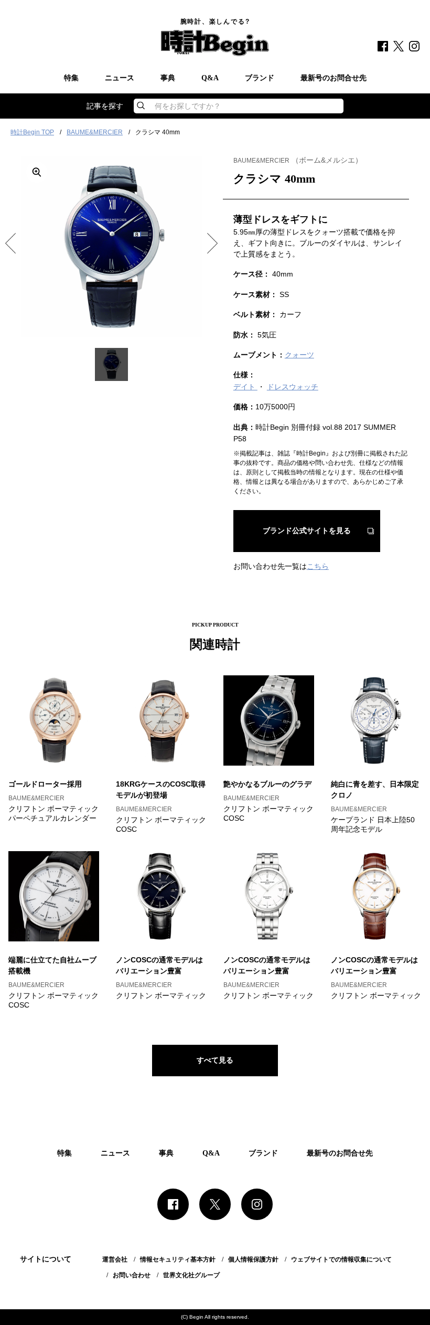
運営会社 (114, 1259)
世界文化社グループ (191, 1275)
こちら (318, 566)
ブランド (259, 78)
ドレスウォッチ (292, 387)
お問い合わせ (131, 1275)
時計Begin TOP (32, 132)
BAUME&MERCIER (95, 132)
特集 (71, 78)
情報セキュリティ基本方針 (178, 1259)
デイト (245, 387)
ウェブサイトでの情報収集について (341, 1259)
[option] (111, 246)
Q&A (210, 78)
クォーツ (299, 355)
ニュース (119, 78)
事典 (167, 78)
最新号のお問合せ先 (333, 78)
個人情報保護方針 (253, 1259)
